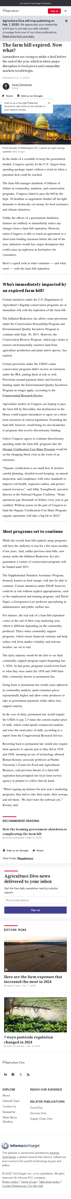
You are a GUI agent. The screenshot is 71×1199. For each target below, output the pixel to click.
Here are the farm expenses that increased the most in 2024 (33, 979)
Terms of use (29, 1181)
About (6, 1095)
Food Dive (36, 1107)
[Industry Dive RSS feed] (28, 1074)
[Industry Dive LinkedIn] (5, 1074)
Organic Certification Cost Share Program (29, 449)
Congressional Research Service (23, 395)
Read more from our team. (18, 36)
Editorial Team (11, 1101)
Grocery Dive (38, 1113)
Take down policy (49, 1181)
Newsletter (9, 1112)
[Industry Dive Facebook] (13, 1074)
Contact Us (9, 1106)
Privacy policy (10, 1181)
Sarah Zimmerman (22, 84)
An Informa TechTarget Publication (35, 3)
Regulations (25, 858)
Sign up (54, 11)
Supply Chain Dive (41, 1118)
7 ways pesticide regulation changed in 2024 (28, 1039)
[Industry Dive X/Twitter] (20, 1074)
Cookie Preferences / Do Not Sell (22, 1186)
